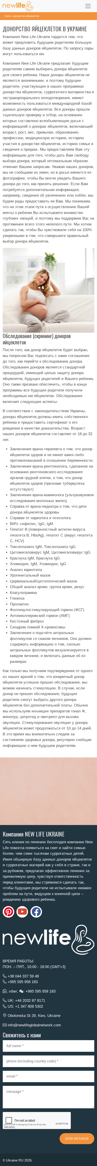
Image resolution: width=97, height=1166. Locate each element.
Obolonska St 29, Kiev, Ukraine (34, 1016)
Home (8, 16)
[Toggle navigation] (88, 6)
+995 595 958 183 (23, 982)
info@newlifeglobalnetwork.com (34, 1025)
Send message (77, 1138)
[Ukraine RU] (18, 6)
